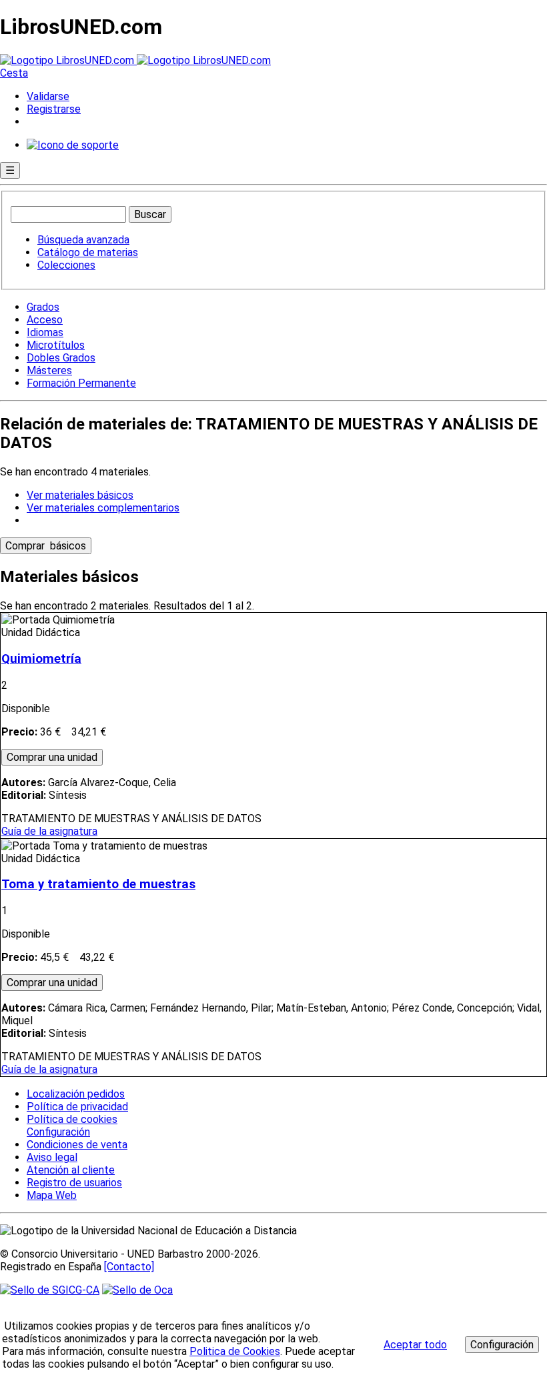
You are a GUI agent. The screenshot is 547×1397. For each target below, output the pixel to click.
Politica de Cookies (234, 1351)
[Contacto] (129, 1266)
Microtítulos (56, 345)
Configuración (57, 1132)
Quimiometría (41, 658)
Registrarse (54, 109)
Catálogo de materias (87, 252)
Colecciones (66, 265)
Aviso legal (52, 1157)
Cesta (14, 73)
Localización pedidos (76, 1094)
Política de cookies (72, 1119)
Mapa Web (52, 1195)
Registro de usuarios (74, 1182)
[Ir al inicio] (135, 60)
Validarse (48, 96)
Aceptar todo (415, 1344)
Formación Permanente (81, 383)
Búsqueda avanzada (83, 239)
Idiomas (45, 332)
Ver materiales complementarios (103, 507)
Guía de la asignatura (49, 831)
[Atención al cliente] (73, 145)
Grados (43, 307)
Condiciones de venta (77, 1144)
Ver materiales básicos (80, 495)
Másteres (49, 370)
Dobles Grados (61, 357)
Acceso (45, 319)
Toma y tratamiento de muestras (98, 884)
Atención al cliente (71, 1170)
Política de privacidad (77, 1106)
